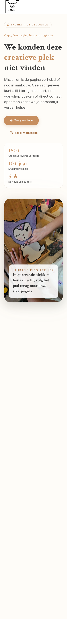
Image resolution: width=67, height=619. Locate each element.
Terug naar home (23, 120)
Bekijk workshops (25, 132)
